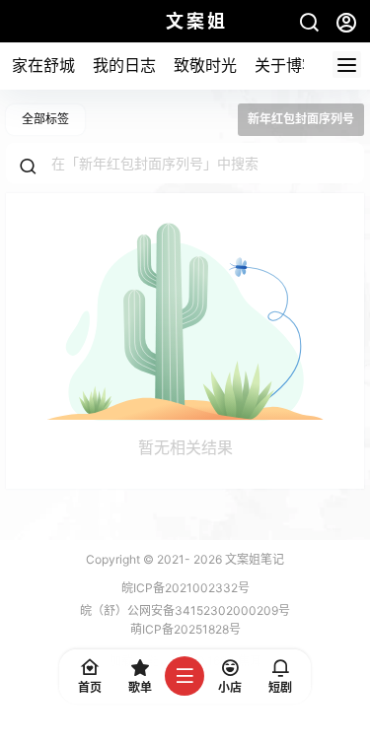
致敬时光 (205, 65)
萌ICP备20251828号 (185, 629)
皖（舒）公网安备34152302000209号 (185, 610)
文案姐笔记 (253, 559)
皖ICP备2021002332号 (185, 587)
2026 (207, 559)
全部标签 (45, 118)
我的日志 (124, 65)
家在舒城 (43, 65)
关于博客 (286, 65)
